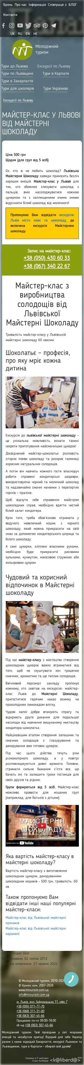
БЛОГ (73, 5)
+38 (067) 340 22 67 (47, 266)
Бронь (8, 5)
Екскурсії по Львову (53, 66)
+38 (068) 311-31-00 (30, 1011)
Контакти (10, 15)
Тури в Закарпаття (17, 81)
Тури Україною (55, 88)
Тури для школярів (17, 88)
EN (28, 34)
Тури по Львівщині (17, 73)
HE (35, 34)
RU (20, 34)
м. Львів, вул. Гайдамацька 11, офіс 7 (42, 1002)
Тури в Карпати (55, 73)
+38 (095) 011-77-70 (30, 1006)
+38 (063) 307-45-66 (30, 1016)
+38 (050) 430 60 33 (47, 258)
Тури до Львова (14, 66)
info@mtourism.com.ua (34, 995)
